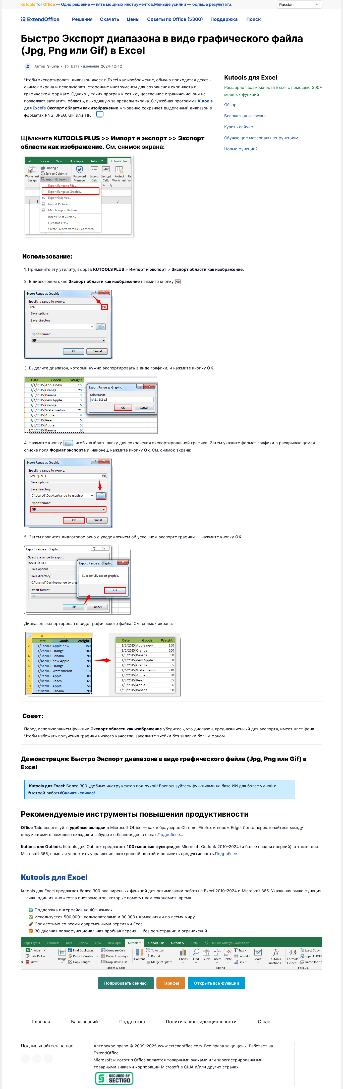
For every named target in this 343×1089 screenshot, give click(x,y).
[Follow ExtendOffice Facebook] (25, 1058)
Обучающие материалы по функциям (261, 137)
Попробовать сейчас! (126, 983)
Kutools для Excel (54, 877)
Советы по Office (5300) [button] (175, 19)
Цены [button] (133, 19)
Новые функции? (241, 148)
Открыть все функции (216, 983)
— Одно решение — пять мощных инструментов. (127, 4)
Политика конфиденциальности (201, 1021)
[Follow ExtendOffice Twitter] (36, 1058)
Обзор (230, 104)
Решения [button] (82, 19)
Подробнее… (170, 834)
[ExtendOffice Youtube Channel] (48, 1058)
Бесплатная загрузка (245, 115)
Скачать (109, 19)
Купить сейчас (238, 126)
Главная (41, 1021)
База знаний (84, 1021)
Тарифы (171, 983)
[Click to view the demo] (97, 115)
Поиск (253, 19)
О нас (264, 1021)
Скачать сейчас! (78, 792)
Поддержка (224, 19)
